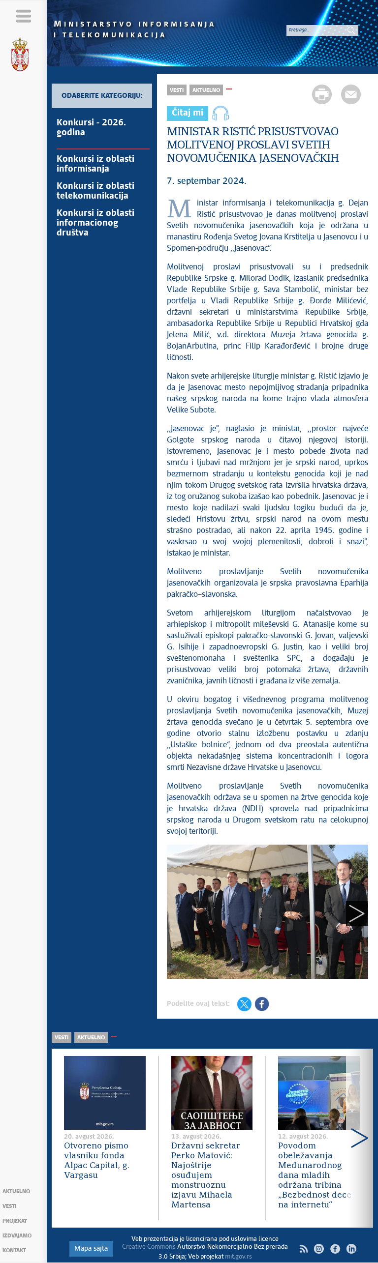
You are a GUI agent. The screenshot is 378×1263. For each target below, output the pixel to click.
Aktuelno (16, 1191)
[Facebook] (335, 1249)
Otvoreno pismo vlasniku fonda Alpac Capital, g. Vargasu (96, 1161)
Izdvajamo (17, 1235)
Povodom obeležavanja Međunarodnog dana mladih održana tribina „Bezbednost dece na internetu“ (314, 1175)
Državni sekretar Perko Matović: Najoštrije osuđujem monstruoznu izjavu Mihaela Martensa (205, 1175)
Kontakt (14, 1250)
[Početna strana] (23, 56)
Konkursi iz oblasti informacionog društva (95, 223)
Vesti (9, 1206)
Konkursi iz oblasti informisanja (95, 164)
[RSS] (304, 1249)
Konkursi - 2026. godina (91, 127)
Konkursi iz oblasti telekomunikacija (95, 191)
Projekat (14, 1221)
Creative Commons (149, 1247)
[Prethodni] (178, 913)
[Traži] (351, 30)
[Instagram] (319, 1249)
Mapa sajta (91, 1248)
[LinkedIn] (351, 1249)
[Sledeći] (357, 913)
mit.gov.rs (238, 1257)
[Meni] (23, 16)
